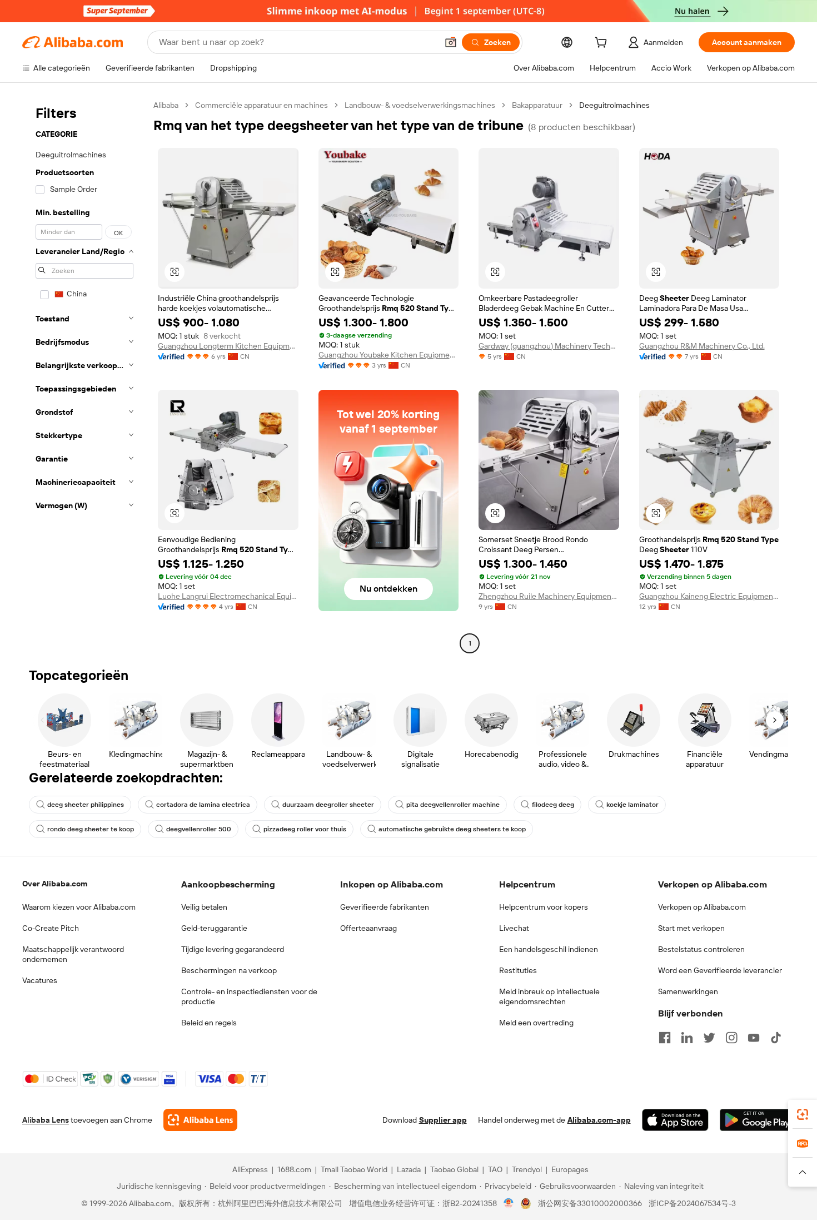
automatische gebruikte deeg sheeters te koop (452, 829)
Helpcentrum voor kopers (543, 906)
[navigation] (84, 375)
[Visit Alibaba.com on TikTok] (776, 1037)
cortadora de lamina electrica (203, 805)
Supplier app (443, 1119)
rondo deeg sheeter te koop (90, 829)
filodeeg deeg (553, 805)
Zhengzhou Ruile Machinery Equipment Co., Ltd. (549, 596)
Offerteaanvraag (368, 928)
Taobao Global (454, 1169)
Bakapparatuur (537, 105)
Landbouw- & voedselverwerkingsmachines (420, 105)
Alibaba (165, 105)
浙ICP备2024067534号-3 (692, 1203)
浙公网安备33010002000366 (590, 1203)
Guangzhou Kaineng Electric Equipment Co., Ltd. (709, 596)
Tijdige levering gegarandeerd (232, 949)
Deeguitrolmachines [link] (614, 105)
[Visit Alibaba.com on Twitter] (709, 1037)
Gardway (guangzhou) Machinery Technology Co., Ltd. (549, 345)
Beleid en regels (209, 1022)
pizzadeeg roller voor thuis (304, 829)
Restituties (518, 970)
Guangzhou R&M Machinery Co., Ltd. (702, 345)
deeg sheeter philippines (85, 805)
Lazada (409, 1169)
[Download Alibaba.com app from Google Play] (757, 1120)
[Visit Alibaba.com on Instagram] (731, 1037)
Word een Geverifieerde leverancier (720, 970)
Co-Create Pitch (50, 928)
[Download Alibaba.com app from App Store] (675, 1120)
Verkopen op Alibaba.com (702, 906)
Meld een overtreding (536, 1022)
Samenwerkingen (688, 991)
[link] (802, 1114)
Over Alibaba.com (54, 883)
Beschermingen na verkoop (229, 970)
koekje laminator (632, 805)
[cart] (603, 43)
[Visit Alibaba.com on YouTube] (753, 1037)
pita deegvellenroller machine (453, 805)
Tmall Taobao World (354, 1169)
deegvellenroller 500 (198, 829)
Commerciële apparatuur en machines (261, 105)
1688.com (294, 1169)
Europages (570, 1169)
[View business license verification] (509, 1203)
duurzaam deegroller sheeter (328, 805)
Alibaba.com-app (599, 1119)
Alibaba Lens (45, 1119)
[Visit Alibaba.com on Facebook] (664, 1037)
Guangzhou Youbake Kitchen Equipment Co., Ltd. (388, 354)
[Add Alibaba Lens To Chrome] (200, 1120)
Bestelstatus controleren (701, 949)
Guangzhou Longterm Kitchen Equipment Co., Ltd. (228, 345)
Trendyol (527, 1169)
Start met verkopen (691, 928)
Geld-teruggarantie (214, 928)
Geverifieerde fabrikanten (384, 906)
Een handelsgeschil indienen (548, 949)
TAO (495, 1169)
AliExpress (250, 1169)
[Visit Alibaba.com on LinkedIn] (687, 1037)
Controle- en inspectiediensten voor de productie (249, 996)
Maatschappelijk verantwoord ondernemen (73, 954)
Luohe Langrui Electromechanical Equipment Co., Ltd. (228, 596)
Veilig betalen (204, 906)
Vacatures (39, 980)
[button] (450, 42)
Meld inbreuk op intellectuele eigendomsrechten (549, 996)
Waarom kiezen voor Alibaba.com (79, 906)
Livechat (514, 928)
